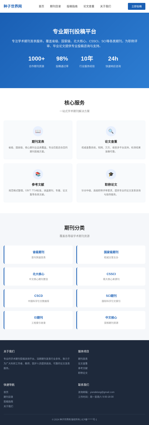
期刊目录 (55, 6)
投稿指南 (72, 6)
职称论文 (83, 373)
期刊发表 (83, 358)
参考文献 (83, 368)
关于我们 (105, 6)
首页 (41, 6)
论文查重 (88, 6)
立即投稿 (137, 6)
